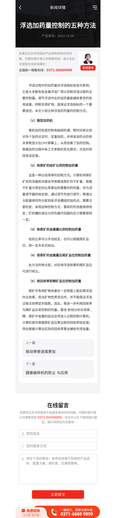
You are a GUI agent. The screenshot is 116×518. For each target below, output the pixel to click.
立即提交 (58, 494)
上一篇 (41, 347)
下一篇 (47, 368)
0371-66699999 (59, 70)
